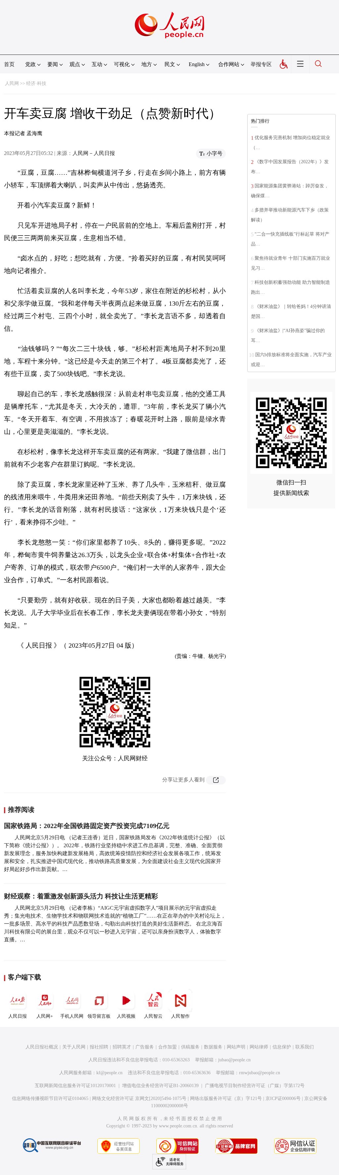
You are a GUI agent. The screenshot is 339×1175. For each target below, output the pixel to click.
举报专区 (261, 64)
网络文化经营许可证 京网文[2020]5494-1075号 (139, 1098)
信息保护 (281, 1046)
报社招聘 (99, 1046)
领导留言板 (99, 1016)
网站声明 (236, 1046)
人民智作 (180, 1016)
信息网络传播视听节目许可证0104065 (50, 1098)
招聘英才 (122, 1046)
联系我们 (304, 1046)
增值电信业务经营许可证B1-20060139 (160, 1085)
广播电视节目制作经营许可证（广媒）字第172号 (255, 1085)
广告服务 (144, 1046)
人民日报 (17, 1016)
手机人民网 (71, 1016)
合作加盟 (167, 1046)
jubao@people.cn (234, 1059)
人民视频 (126, 1016)
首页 (9, 64)
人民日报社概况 (41, 1046)
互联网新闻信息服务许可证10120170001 (75, 1085)
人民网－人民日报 (94, 153)
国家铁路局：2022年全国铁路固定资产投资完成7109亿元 (87, 825)
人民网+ (44, 1016)
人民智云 (153, 1016)
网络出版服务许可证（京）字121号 (226, 1098)
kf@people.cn (109, 1072)
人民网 (12, 83)
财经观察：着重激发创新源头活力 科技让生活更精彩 (81, 896)
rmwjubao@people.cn (259, 1072)
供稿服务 (190, 1046)
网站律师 (259, 1046)
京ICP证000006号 (283, 1098)
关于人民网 (73, 1046)
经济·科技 (36, 83)
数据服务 (213, 1046)
